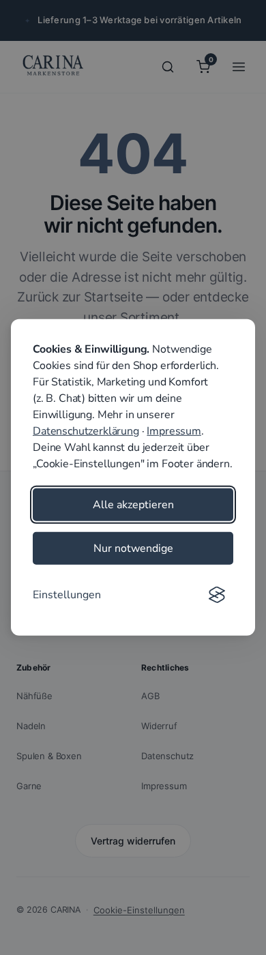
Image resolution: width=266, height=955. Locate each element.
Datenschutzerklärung (86, 431)
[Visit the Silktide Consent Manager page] (217, 594)
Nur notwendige (133, 548)
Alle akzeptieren (133, 504)
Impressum (174, 431)
